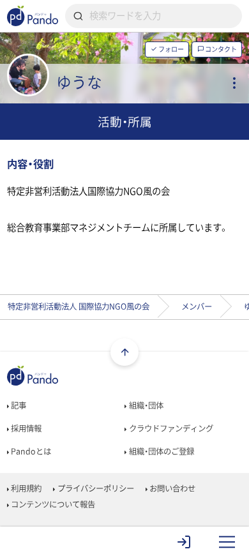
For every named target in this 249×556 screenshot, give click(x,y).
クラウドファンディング (170, 428)
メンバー (196, 306)
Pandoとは (30, 451)
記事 (17, 405)
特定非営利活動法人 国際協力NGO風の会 (78, 306)
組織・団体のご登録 (160, 451)
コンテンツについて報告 (52, 504)
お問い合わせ (171, 488)
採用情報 (25, 428)
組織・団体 (145, 405)
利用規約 (25, 488)
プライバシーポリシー (95, 488)
